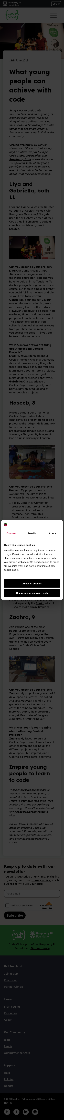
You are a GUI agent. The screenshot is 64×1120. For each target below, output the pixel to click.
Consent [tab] (11, 533)
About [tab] (52, 533)
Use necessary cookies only (32, 593)
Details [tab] (32, 533)
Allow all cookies (32, 583)
